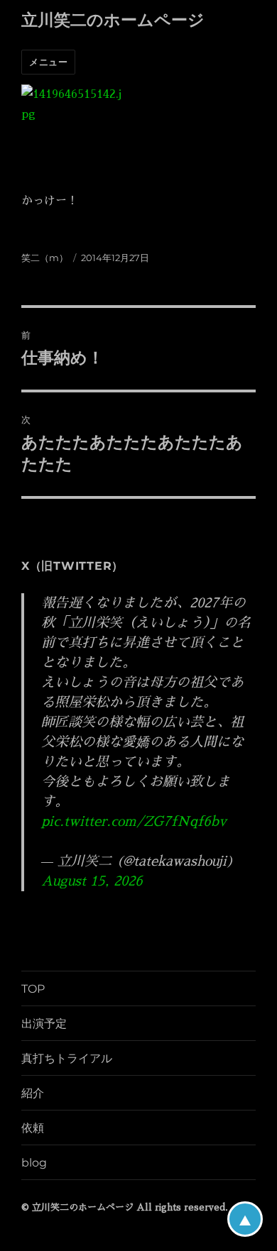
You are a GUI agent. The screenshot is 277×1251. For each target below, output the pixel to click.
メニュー (48, 61)
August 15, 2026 (92, 881)
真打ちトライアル (66, 1058)
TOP (33, 989)
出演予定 (44, 1023)
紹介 (32, 1093)
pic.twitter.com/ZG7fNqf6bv (134, 821)
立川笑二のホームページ (113, 20)
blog (34, 1162)
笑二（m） (44, 257)
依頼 (32, 1128)
